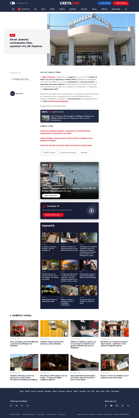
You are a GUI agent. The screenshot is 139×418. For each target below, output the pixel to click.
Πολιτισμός (61, 391)
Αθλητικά (104, 9)
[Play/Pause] (69, 180)
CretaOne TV (25, 9)
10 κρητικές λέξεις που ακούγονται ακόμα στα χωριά (87, 301)
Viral (88, 391)
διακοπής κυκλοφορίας (59, 101)
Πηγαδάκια (73, 9)
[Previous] (44, 181)
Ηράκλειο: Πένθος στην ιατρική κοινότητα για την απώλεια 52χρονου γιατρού (69, 248)
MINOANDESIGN (124, 414)
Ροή (35, 9)
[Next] (95, 181)
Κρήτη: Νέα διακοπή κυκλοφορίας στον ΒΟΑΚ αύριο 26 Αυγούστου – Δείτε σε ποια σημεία (83, 377)
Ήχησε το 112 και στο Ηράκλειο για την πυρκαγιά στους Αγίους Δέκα (115, 377)
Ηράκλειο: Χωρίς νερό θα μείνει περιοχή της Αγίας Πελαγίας (51, 343)
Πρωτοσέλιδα (116, 9)
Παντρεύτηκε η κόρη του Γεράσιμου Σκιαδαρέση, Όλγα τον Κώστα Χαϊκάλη (88, 275)
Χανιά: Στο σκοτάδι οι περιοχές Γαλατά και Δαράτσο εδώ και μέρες (66, 145)
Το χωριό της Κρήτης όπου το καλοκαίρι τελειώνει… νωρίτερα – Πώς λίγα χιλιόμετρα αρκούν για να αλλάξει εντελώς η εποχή (69, 277)
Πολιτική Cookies (15, 414)
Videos (108, 391)
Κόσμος (94, 9)
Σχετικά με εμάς (51, 414)
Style (92, 391)
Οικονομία (84, 9)
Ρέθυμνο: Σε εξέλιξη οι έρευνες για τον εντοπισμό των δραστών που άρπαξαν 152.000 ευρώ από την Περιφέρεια (83, 345)
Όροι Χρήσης (41, 414)
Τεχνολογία (82, 391)
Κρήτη (43, 9)
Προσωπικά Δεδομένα (28, 414)
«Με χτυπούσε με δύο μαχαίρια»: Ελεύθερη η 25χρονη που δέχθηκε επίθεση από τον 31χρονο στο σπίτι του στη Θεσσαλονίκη (72, 118)
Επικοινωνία (62, 414)
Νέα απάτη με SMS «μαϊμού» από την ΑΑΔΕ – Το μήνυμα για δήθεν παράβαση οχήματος (53, 377)
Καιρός (102, 391)
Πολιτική (62, 9)
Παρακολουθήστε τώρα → (53, 214)
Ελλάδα (52, 9)
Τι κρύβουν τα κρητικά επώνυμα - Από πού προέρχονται (49, 248)
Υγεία (97, 391)
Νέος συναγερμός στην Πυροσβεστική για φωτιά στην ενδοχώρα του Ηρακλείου (24, 344)
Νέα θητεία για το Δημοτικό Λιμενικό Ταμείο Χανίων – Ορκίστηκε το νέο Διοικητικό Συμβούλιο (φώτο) (114, 344)
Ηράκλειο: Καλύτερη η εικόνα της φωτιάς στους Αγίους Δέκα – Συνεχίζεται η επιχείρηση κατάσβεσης (23, 377)
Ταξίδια (75, 391)
